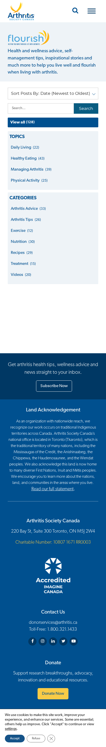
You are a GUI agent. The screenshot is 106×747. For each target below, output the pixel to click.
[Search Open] (75, 11)
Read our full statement (52, 489)
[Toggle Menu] (91, 11)
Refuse (36, 738)
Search (86, 108)
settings (11, 729)
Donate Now (53, 694)
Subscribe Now (54, 386)
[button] (53, 93)
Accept (15, 738)
